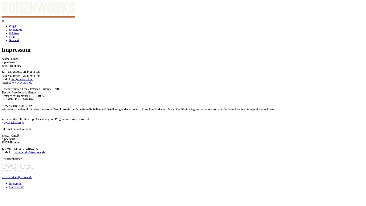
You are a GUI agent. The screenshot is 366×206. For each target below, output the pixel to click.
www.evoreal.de (22, 82)
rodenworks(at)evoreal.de (29, 152)
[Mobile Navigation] (3, 21)
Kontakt (14, 40)
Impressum (15, 183)
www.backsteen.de (13, 122)
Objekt (13, 26)
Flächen (14, 33)
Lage (12, 36)
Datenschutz (16, 187)
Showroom (15, 29)
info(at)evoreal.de (22, 79)
